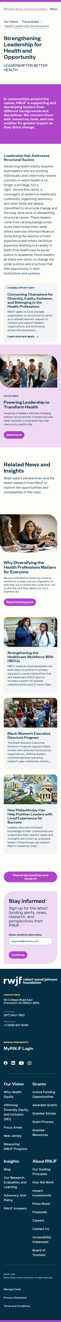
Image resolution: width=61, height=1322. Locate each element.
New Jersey (13, 1136)
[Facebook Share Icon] (6, 1064)
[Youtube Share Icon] (21, 1063)
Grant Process (43, 1122)
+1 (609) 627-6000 (16, 1025)
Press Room (41, 1204)
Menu (53, 9)
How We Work (43, 1182)
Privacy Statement (15, 1298)
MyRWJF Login (18, 1048)
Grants (39, 1083)
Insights (11, 1161)
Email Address (25, 935)
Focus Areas (13, 1127)
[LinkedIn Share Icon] (13, 1064)
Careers (38, 1220)
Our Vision (14, 1083)
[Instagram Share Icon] (29, 1064)
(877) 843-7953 (14, 1015)
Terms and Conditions (17, 1306)
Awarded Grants (44, 1105)
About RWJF (44, 1161)
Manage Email (12, 1289)
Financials (39, 1212)
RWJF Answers (15, 1208)
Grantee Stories (44, 1113)
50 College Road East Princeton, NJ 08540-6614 (21, 1001)
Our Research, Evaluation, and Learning (15, 1182)
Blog (7, 1169)
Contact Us (40, 1229)
